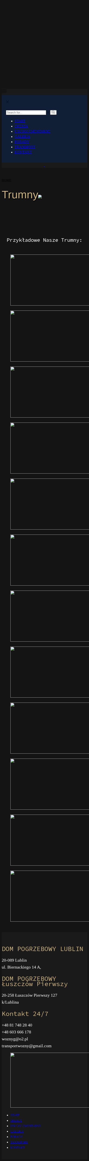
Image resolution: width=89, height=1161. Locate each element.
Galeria (22, 136)
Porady (22, 142)
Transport (25, 147)
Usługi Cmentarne (32, 131)
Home (6, 180)
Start (20, 121)
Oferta (21, 126)
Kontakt (23, 152)
